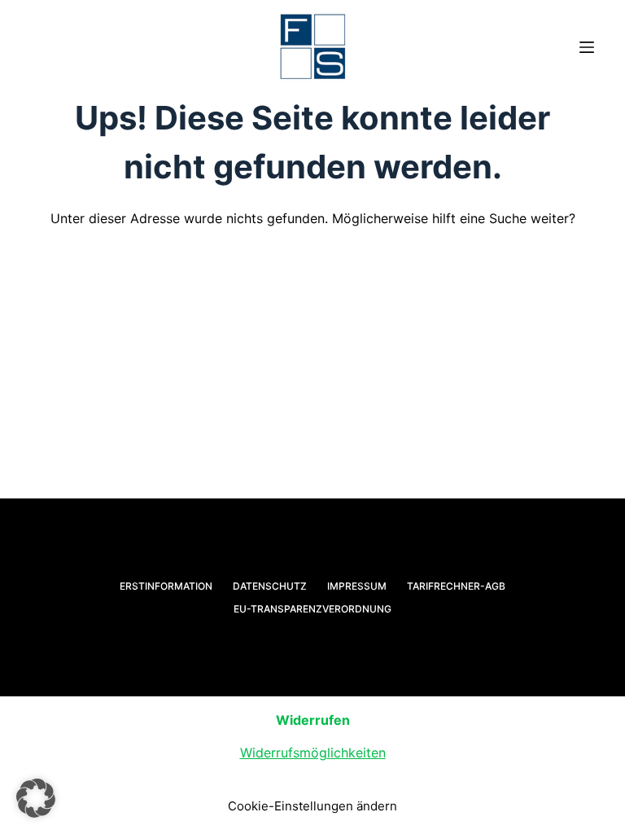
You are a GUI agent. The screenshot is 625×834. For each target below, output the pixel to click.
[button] (36, 798)
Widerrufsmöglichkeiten (313, 752)
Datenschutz (270, 586)
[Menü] (586, 47)
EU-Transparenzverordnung (312, 609)
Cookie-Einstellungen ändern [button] (312, 806)
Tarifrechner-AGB (456, 586)
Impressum (357, 586)
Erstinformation (166, 586)
